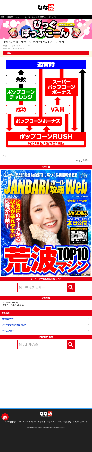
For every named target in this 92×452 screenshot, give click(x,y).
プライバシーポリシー (26, 422)
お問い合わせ (10, 422)
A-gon (18, 17)
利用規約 (67, 422)
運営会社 (41, 422)
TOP (2, 17)
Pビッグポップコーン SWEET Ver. (35, 17)
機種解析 (10, 17)
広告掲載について (80, 422)
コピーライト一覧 (54, 422)
